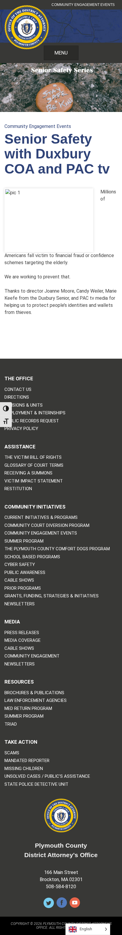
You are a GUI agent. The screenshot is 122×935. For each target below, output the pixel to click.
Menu (61, 53)
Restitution (18, 488)
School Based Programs (32, 556)
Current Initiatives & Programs (41, 517)
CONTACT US (17, 389)
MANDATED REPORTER (26, 760)
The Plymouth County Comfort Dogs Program (57, 548)
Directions (16, 397)
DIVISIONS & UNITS (23, 405)
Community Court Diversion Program (46, 525)
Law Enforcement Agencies (35, 700)
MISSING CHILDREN (23, 768)
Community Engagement (32, 656)
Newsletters (19, 604)
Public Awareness (24, 572)
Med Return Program (28, 708)
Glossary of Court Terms (33, 465)
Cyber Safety (19, 564)
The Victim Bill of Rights (33, 457)
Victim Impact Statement (33, 481)
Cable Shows (19, 580)
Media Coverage (22, 640)
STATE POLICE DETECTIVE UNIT (36, 784)
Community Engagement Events (83, 5)
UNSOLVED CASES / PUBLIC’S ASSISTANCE (47, 776)
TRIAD (10, 724)
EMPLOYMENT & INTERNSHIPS (34, 413)
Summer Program (24, 541)
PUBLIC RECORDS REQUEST (31, 421)
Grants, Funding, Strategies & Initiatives (51, 596)
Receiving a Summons (28, 473)
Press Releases (21, 632)
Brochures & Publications (34, 692)
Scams (11, 753)
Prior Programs (22, 588)
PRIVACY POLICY (21, 428)
